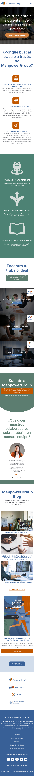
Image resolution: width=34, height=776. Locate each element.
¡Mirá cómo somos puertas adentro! (17, 396)
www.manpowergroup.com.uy (17, 765)
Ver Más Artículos (17, 590)
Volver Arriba (17, 664)
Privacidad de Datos (17, 745)
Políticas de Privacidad (17, 748)
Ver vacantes (17, 302)
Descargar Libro (17, 651)
